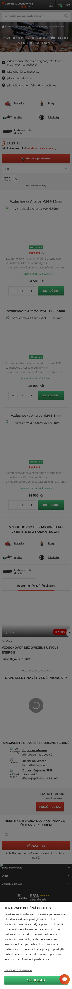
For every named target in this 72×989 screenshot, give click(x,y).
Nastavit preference (18, 970)
